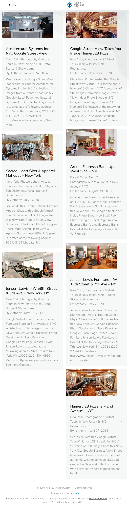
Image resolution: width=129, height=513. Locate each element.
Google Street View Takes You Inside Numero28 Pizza (95, 51)
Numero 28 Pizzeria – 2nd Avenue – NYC (91, 408)
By (14, 73)
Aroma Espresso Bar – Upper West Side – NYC (94, 169)
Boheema (74, 493)
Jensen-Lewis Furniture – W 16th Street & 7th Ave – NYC (94, 282)
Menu (12, 5)
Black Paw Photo (98, 498)
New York (12, 59)
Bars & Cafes (79, 177)
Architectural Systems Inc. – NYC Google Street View (29, 51)
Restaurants (78, 68)
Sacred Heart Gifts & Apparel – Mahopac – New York (32, 173)
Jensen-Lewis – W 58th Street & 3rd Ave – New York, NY (31, 290)
